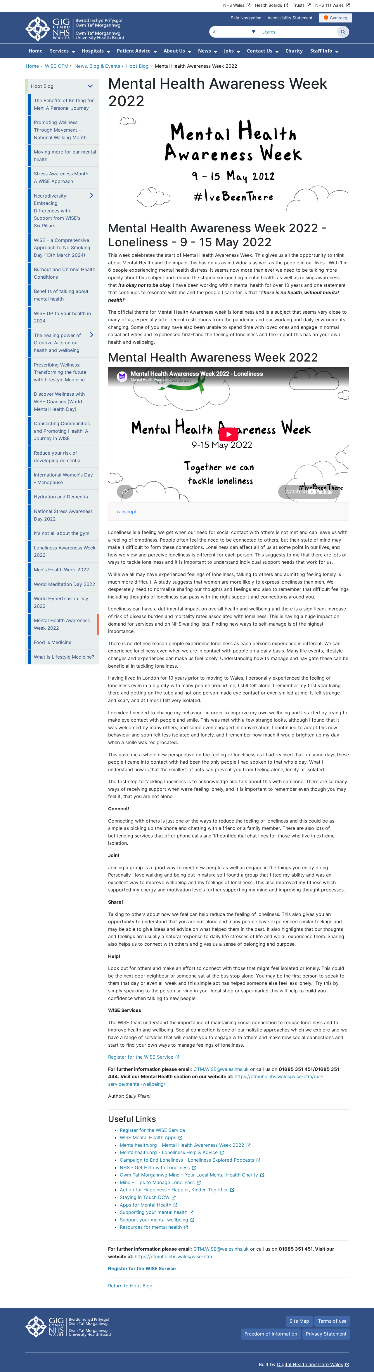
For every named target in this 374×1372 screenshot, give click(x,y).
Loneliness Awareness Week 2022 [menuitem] (65, 551)
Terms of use (332, 1321)
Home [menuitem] (35, 51)
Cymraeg (338, 17)
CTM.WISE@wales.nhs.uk (221, 1069)
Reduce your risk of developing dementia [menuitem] (57, 456)
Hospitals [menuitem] (93, 51)
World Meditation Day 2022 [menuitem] (64, 584)
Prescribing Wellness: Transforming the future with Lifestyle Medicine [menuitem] (60, 372)
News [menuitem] (204, 51)
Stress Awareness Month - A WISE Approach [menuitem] (63, 177)
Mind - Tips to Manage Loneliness (157, 1182)
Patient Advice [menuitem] (133, 51)
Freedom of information (271, 1334)
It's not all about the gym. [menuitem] (62, 533)
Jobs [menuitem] (229, 51)
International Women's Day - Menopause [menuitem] (63, 478)
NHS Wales (233, 5)
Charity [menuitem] (294, 51)
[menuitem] (73, 51)
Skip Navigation (246, 17)
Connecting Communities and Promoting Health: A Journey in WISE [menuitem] (62, 430)
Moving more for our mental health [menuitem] (65, 155)
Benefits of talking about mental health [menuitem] (61, 295)
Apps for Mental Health (145, 1205)
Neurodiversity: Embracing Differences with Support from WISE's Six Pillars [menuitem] (57, 210)
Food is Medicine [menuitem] (52, 642)
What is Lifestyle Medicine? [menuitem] (64, 657)
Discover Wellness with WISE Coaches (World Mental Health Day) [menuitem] (59, 401)
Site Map (299, 1321)
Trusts (298, 5)
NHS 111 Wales (329, 5)
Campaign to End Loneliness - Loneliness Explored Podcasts (187, 1160)
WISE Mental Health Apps (148, 1137)
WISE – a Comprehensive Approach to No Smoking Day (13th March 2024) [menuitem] (62, 247)
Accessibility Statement (290, 17)
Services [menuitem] (59, 51)
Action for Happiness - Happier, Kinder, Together (174, 1190)
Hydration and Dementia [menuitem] (61, 497)
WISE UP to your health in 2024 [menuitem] (62, 317)
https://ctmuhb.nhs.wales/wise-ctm (173, 1256)
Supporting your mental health (153, 1212)
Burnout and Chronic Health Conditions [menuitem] (64, 273)
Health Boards (268, 5)
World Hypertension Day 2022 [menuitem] (61, 602)
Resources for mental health (151, 1227)
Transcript (126, 511)
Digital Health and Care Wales (310, 1364)
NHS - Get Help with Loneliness (155, 1167)
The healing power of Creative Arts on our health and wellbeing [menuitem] (57, 342)
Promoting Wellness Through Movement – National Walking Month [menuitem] (60, 129)
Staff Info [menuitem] (321, 51)
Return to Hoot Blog (130, 1286)
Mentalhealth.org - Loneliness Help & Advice (169, 1152)
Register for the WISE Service (140, 1057)
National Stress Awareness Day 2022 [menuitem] (63, 515)
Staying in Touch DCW (144, 1197)
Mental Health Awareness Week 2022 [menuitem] (62, 624)
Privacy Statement (326, 1334)
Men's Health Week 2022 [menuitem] (61, 569)
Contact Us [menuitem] (259, 51)
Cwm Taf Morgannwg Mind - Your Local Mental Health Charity (189, 1175)
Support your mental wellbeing (154, 1220)
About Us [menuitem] (174, 51)
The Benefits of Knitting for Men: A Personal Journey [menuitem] (64, 104)
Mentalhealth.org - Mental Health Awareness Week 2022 (182, 1145)
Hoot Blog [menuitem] (42, 86)
